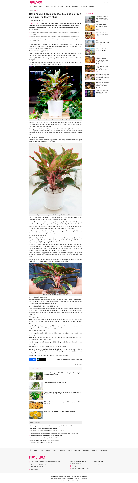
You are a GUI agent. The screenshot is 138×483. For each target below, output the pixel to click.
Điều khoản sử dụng (64, 480)
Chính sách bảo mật (73, 480)
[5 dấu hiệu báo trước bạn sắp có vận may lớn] (90, 51)
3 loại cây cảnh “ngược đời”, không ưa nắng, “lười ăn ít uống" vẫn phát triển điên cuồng (62, 373)
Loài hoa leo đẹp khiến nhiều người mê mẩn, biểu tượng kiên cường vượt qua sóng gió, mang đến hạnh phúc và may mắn (56, 39)
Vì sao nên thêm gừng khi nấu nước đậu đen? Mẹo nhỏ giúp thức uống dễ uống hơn (102, 85)
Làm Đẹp (53, 6)
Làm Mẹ (47, 6)
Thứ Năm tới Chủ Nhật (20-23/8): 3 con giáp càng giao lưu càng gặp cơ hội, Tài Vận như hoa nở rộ (102, 60)
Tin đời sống (103, 450)
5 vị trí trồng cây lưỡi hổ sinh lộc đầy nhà (41, 442)
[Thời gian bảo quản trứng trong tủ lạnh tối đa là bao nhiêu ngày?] (90, 43)
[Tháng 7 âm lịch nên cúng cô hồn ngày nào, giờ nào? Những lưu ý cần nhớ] (90, 68)
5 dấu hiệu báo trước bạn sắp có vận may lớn (102, 49)
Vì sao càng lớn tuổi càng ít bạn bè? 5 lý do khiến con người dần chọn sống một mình (102, 77)
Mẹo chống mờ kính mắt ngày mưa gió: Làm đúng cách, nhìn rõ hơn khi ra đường (51, 426)
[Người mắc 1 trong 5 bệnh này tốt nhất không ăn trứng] (36, 415)
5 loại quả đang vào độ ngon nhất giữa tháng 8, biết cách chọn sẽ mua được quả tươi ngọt (54, 433)
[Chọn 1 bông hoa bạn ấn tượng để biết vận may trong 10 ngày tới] (90, 93)
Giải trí (68, 6)
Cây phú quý (38, 368)
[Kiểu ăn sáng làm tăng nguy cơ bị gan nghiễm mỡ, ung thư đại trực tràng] (36, 405)
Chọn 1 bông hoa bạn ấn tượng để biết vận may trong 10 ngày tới (102, 92)
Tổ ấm (40, 6)
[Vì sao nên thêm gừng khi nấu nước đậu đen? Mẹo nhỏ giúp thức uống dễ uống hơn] (90, 85)
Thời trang (75, 6)
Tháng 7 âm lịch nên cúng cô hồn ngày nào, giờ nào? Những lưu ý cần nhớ (102, 69)
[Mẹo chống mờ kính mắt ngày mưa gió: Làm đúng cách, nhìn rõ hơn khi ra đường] (90, 19)
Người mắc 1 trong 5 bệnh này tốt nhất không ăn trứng (59, 411)
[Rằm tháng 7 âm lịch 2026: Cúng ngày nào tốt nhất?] (90, 35)
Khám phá (91, 6)
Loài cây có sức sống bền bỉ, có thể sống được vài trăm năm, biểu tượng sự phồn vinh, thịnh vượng (54, 36)
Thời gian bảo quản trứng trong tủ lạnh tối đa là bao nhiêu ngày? (47, 430)
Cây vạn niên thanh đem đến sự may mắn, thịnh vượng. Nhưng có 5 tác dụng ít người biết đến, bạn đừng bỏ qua (54, 33)
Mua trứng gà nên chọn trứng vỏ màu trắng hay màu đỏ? (45, 440)
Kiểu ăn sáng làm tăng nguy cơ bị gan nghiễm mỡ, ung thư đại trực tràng (62, 402)
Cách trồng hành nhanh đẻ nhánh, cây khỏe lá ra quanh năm (46, 435)
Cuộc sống (84, 6)
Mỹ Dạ (80, 364)
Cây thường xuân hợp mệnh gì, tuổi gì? (55, 382)
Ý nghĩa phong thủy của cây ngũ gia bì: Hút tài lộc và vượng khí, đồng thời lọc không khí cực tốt (62, 393)
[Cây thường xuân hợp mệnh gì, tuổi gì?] (36, 386)
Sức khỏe (60, 6)
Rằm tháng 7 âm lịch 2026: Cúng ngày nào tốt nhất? (43, 428)
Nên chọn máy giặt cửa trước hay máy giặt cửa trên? (44, 438)
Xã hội (35, 6)
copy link (79, 359)
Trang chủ (31, 10)
